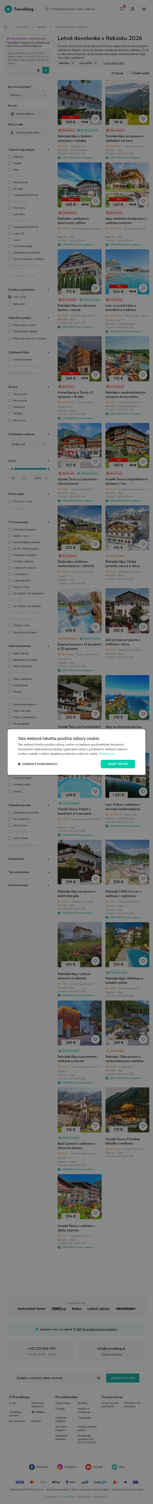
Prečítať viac (106, 754)
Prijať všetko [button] (118, 764)
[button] (37, 764)
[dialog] (76, 752)
